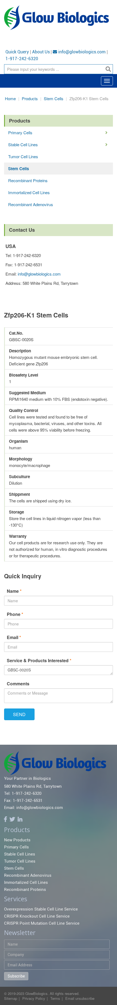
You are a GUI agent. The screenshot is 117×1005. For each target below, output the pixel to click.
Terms (55, 998)
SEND (19, 714)
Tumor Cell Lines (23, 156)
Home (10, 98)
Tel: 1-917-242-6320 (22, 793)
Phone (15, 614)
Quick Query (17, 52)
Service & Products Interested (39, 660)
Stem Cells (53, 98)
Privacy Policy (33, 998)
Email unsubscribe (79, 998)
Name (14, 591)
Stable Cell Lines (23, 144)
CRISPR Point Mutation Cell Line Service (41, 923)
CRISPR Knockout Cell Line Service (37, 916)
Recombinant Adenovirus (30, 204)
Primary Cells (20, 132)
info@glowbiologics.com (81, 52)
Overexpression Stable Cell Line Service (41, 909)
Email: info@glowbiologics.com (33, 807)
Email (14, 637)
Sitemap (10, 998)
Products (30, 98)
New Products (17, 840)
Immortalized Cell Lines (29, 192)
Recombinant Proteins (28, 180)
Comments (18, 683)
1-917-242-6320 (21, 58)
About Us (41, 52)
